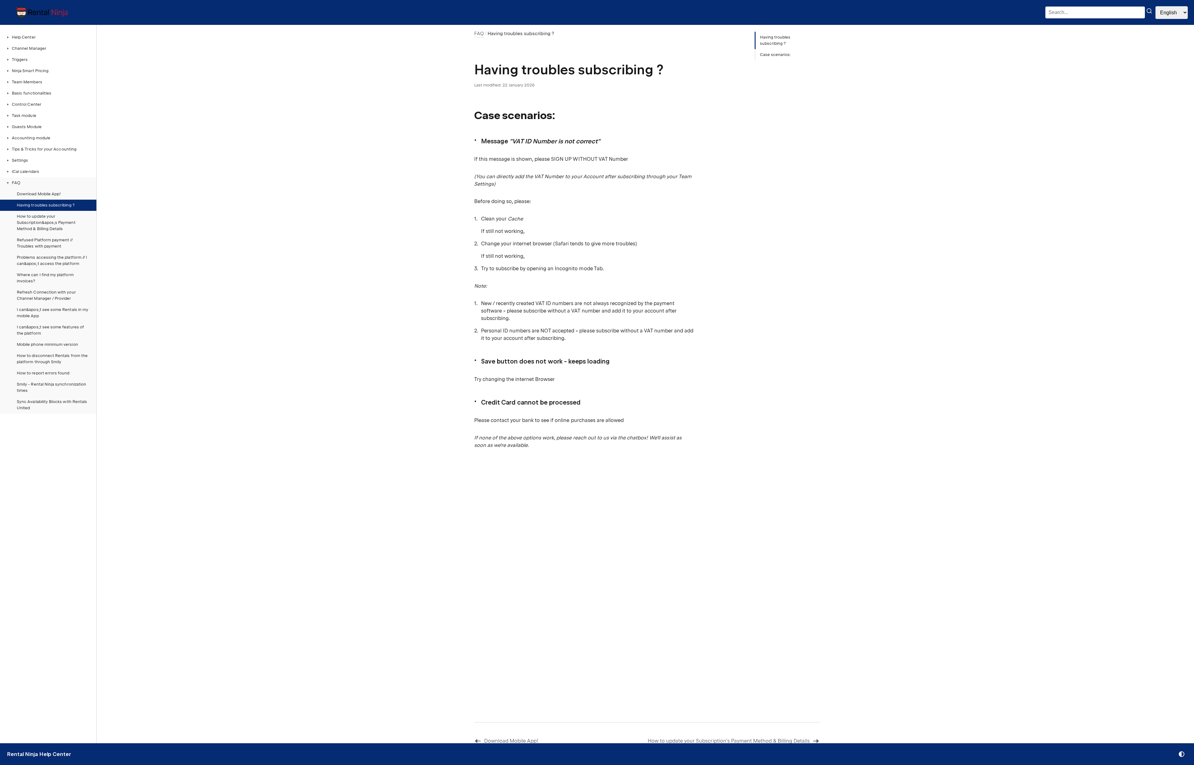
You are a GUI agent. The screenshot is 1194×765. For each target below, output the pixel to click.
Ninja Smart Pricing (30, 70)
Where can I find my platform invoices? (45, 277)
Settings (20, 160)
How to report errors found (43, 373)
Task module (24, 115)
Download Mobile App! (39, 194)
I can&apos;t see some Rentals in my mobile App (52, 312)
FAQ (16, 182)
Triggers (20, 59)
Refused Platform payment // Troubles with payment (45, 243)
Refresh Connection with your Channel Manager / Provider (46, 295)
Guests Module (27, 126)
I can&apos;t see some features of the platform (50, 330)
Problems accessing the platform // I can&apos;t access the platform (52, 260)
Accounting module (31, 138)
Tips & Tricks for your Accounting (44, 149)
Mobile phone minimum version (47, 344)
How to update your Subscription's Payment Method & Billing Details (729, 741)
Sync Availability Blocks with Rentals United (52, 404)
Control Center (26, 104)
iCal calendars (25, 171)
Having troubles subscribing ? (46, 205)
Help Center (24, 37)
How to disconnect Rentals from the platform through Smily (52, 358)
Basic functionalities (31, 93)
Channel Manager (29, 48)
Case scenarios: (775, 54)
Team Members (27, 82)
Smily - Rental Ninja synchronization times (51, 387)
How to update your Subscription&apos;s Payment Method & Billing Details (46, 222)
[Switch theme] (1181, 754)
